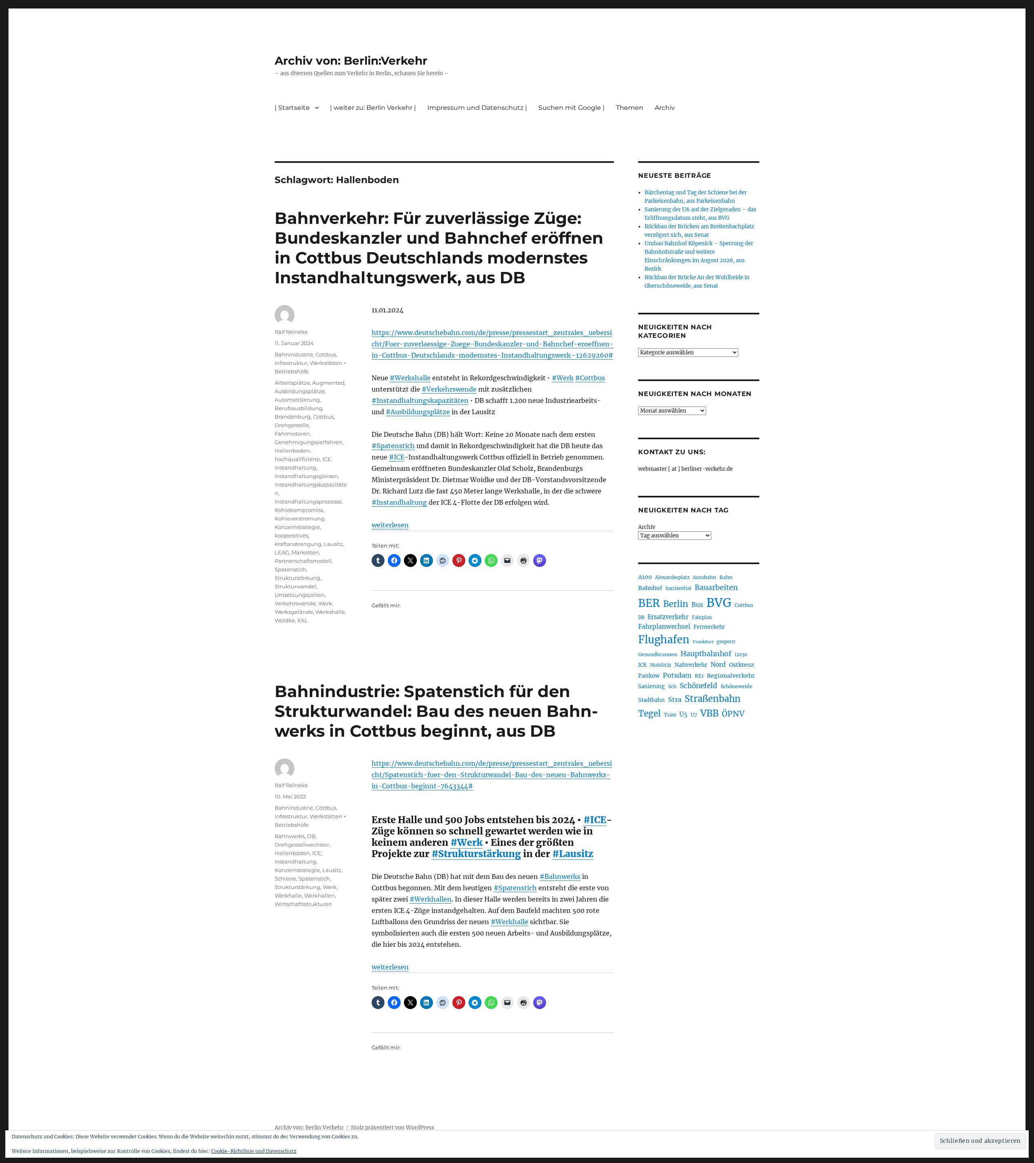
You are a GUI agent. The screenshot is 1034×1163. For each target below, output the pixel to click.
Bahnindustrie (294, 354)
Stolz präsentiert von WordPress (392, 1127)
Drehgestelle (292, 425)
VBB (709, 713)
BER (649, 603)
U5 (683, 714)
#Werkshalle (410, 378)
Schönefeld (698, 685)
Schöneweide (736, 686)
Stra (674, 699)
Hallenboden (292, 450)
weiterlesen (390, 525)
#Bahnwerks (560, 876)
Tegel (649, 713)
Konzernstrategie (297, 527)
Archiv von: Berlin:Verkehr (351, 60)
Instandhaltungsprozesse (308, 501)
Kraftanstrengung (298, 544)
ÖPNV (733, 713)
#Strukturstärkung (476, 854)
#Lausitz (572, 854)
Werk (325, 603)
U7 (694, 715)
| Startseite (292, 108)
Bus (697, 605)
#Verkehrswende (449, 389)
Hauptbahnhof (706, 653)
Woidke (285, 620)
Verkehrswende (295, 603)
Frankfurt (703, 642)
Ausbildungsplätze (300, 391)
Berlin (675, 604)
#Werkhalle (509, 922)
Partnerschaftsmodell (303, 561)
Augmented (328, 382)
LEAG (282, 552)
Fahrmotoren (292, 433)
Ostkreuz (741, 664)
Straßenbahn (713, 698)
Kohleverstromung (299, 518)
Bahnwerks (290, 836)
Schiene (285, 878)
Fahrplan (702, 617)
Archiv (646, 527)
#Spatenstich (393, 446)
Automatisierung (297, 399)
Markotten (305, 552)
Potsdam (677, 675)
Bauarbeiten (716, 587)
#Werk (563, 378)
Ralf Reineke (291, 332)
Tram (670, 715)
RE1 (699, 676)
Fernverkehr (709, 627)
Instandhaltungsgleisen (306, 476)
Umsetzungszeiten (300, 595)
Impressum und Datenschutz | (477, 108)
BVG (718, 602)
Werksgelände (294, 612)
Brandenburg (293, 416)
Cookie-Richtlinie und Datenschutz (253, 1151)
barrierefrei (678, 588)
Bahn (725, 577)
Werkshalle (330, 612)
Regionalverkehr (731, 675)
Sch (672, 686)
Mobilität (660, 665)
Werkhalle (288, 895)
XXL (302, 620)
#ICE (396, 457)
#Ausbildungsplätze (418, 412)
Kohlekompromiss (299, 510)
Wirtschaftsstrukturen (303, 904)
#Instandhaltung (399, 502)
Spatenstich (290, 569)
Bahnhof (650, 588)
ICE (326, 459)
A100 (645, 577)
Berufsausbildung (298, 408)
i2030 (741, 654)
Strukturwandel (295, 586)
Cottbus (325, 354)
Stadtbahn (651, 700)
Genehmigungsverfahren (308, 442)
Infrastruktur (291, 363)
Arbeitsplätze (292, 382)
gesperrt (726, 642)
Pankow (649, 675)
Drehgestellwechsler (302, 844)
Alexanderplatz (672, 577)
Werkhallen (319, 895)
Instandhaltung (295, 467)
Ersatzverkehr (668, 617)
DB (311, 836)
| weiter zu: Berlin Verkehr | (373, 108)
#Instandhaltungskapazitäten (420, 400)
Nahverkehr (691, 664)
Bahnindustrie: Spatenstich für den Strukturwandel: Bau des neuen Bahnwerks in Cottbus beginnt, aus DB (436, 711)
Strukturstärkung (297, 578)
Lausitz (333, 544)
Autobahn (704, 577)
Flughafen (663, 639)
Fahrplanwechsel (664, 626)
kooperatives (291, 535)
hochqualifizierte (297, 459)
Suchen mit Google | (571, 108)
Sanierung (651, 686)
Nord (718, 664)
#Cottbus (590, 378)
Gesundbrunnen (657, 654)
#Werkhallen (431, 899)
